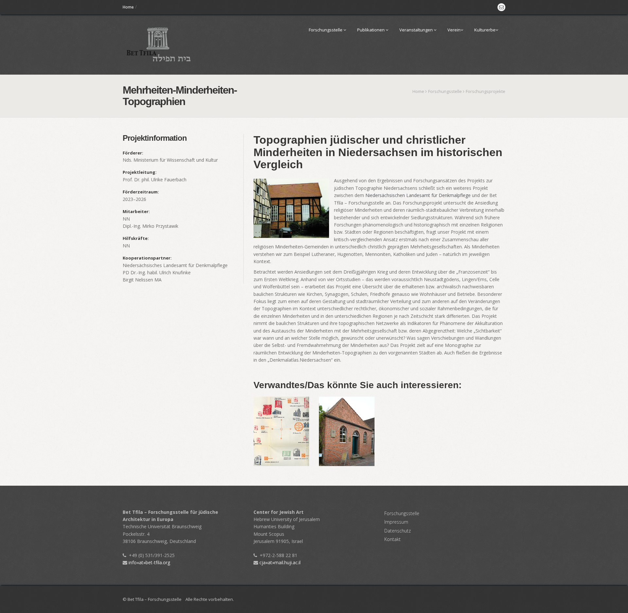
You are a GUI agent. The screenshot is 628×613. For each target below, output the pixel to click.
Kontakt (392, 539)
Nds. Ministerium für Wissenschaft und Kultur (170, 160)
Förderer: (133, 153)
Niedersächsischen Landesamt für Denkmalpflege (418, 195)
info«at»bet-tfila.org (148, 562)
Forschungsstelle (326, 30)
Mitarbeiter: (136, 211)
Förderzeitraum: (141, 192)
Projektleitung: (140, 172)
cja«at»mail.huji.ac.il (279, 562)
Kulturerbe (485, 30)
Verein (454, 30)
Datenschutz (397, 531)
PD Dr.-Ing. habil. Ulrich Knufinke (157, 272)
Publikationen (371, 30)
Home (128, 7)
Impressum (396, 522)
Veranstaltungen (416, 30)
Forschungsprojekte (485, 91)
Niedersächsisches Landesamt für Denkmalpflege (175, 265)
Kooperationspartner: (147, 258)
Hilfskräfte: (136, 238)
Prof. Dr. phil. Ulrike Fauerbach (154, 179)
